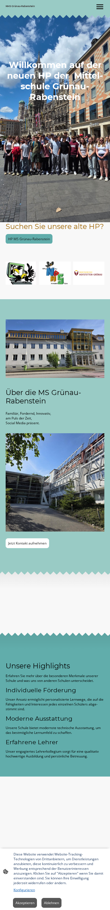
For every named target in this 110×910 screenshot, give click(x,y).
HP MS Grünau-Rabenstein (29, 239)
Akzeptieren (25, 902)
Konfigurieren (24, 890)
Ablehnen (51, 902)
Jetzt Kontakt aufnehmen (27, 543)
